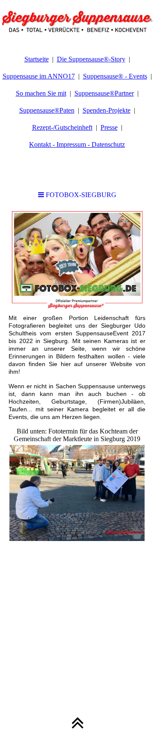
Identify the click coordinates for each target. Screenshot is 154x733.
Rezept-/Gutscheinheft (62, 127)
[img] (77, 21)
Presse (109, 127)
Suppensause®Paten (46, 110)
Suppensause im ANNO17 (39, 76)
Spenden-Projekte (106, 110)
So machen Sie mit (41, 93)
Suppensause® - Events (115, 76)
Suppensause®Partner (104, 93)
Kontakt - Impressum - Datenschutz (77, 144)
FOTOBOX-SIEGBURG (80, 194)
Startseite (36, 59)
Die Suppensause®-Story (91, 59)
